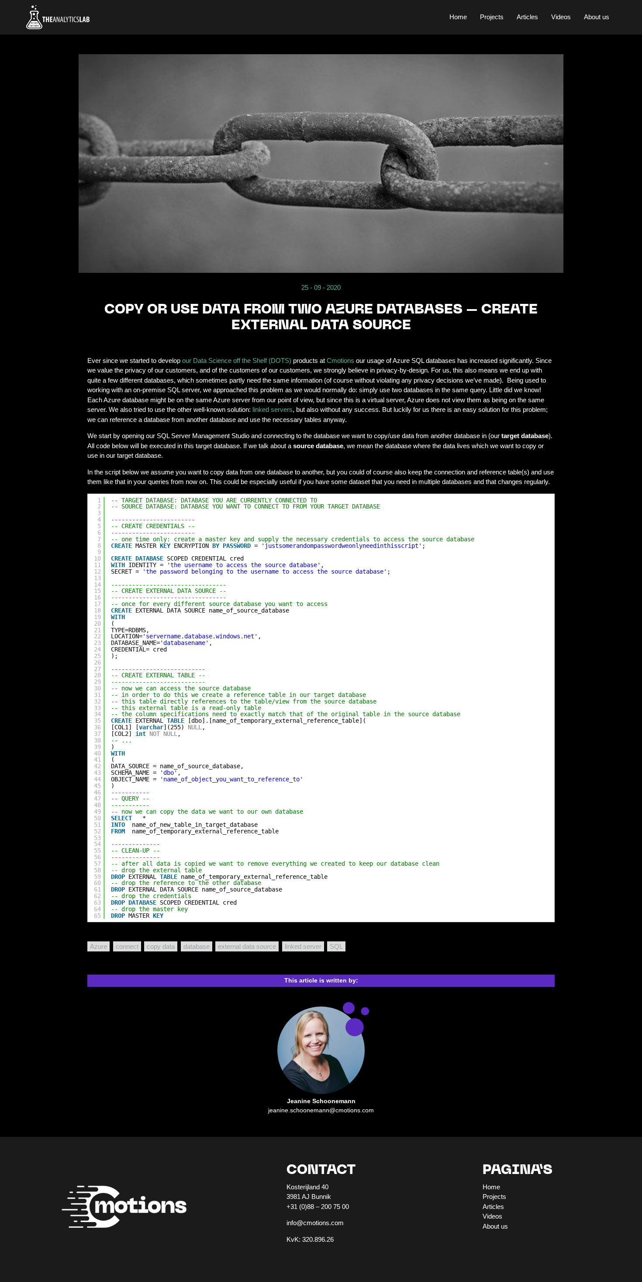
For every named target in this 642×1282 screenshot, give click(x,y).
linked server (303, 946)
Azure (98, 946)
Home (458, 17)
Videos (561, 17)
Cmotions (340, 360)
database (196, 946)
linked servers (272, 409)
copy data (161, 946)
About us (596, 17)
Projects (492, 17)
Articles (527, 17)
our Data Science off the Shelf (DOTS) (236, 360)
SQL (336, 946)
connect (127, 946)
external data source (247, 946)
